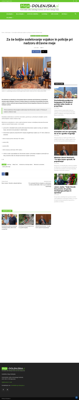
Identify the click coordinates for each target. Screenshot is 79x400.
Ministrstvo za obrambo (39, 164)
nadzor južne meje (6, 166)
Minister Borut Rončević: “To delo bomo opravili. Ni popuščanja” (64, 159)
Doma (3, 32)
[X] (76, 1)
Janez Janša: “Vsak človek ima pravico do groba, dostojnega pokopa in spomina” (65, 190)
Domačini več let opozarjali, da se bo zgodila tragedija (65, 132)
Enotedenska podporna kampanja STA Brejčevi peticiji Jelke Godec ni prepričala (9, 227)
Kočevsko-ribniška (32, 14)
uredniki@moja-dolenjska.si (17, 385)
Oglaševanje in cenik (7, 382)
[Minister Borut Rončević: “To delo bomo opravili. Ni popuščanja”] (43, 219)
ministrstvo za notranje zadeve (25, 164)
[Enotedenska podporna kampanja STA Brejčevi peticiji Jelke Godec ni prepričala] (9, 219)
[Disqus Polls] (26, 256)
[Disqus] (26, 296)
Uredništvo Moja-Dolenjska (8, 374)
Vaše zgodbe (54, 14)
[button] (75, 14)
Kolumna (9, 17)
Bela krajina (20, 14)
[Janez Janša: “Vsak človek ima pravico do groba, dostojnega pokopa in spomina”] (65, 179)
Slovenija (44, 14)
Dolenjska (9, 14)
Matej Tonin (15, 164)
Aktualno (4, 224)
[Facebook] (73, 1)
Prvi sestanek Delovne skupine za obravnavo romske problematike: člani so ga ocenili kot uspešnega (40, 184)
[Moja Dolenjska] (39, 7)
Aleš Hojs (9, 164)
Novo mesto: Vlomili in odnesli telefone (12, 183)
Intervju (64, 14)
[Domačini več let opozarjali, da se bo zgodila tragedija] (26, 219)
